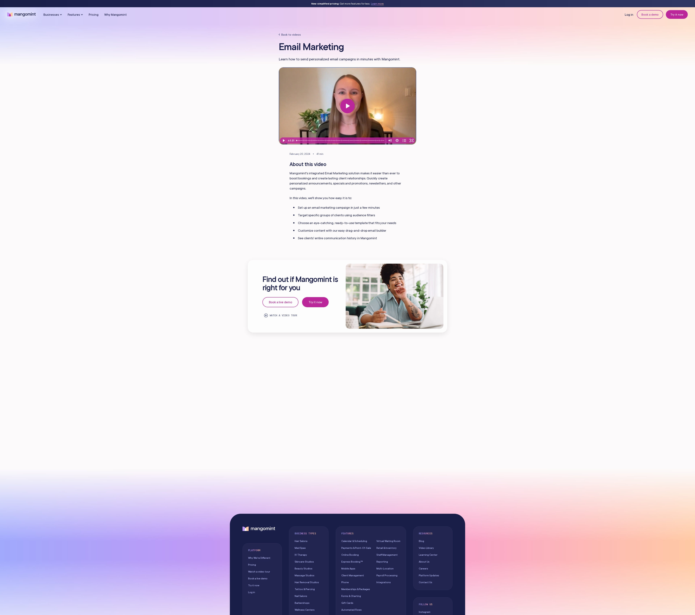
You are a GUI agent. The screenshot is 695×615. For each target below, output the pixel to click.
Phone (345, 582)
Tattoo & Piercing (305, 589)
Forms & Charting (351, 596)
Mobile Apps (348, 568)
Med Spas (300, 548)
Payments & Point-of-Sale (356, 548)
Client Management (352, 575)
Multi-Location (385, 568)
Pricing (93, 14)
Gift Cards (347, 603)
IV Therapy (301, 554)
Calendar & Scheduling (354, 541)
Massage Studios (304, 575)
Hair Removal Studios (307, 582)
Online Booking (350, 554)
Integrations (383, 582)
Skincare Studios (304, 561)
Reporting (382, 561)
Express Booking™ (352, 561)
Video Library (426, 548)
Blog (421, 541)
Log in (629, 14)
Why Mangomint (115, 14)
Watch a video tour (283, 315)
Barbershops (302, 603)
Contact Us (425, 582)
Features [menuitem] (74, 14)
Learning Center (428, 554)
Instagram (424, 612)
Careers (423, 568)
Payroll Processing (386, 575)
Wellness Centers (305, 609)
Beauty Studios (303, 568)
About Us (424, 561)
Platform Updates (429, 575)
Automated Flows (351, 609)
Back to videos (291, 34)
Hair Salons (301, 541)
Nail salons (301, 596)
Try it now (676, 14)
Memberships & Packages (355, 589)
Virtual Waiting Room (388, 541)
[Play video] (347, 106)
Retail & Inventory (386, 548)
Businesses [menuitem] (51, 14)
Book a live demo (280, 302)
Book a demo (650, 14)
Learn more (377, 3)
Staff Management (387, 554)
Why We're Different (259, 557)
